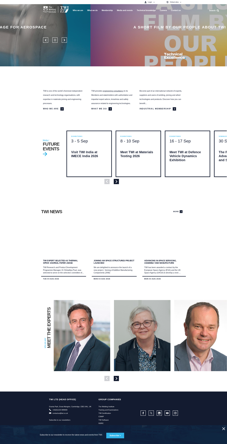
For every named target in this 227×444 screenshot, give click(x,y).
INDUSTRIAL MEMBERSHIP (156, 109)
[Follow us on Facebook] (143, 413)
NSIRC (101, 423)
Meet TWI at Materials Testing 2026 (136, 158)
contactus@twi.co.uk (60, 413)
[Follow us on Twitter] (151, 413)
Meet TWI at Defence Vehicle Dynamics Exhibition (185, 160)
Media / (46, 140)
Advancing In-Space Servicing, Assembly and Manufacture (160, 262)
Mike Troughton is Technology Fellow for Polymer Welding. (80, 371)
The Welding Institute (106, 407)
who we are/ (45, 343)
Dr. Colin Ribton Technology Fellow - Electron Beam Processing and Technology (201, 373)
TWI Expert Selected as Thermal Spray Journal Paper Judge (60, 262)
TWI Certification (104, 413)
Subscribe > (115, 435)
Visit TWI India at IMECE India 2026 (84, 158)
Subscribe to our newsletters (59, 420)
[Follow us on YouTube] (167, 413)
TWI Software (103, 420)
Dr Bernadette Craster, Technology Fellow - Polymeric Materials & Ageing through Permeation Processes (142, 371)
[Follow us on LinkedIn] (159, 413)
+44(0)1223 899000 (59, 410)
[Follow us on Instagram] (175, 413)
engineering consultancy (113, 91)
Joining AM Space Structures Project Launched (114, 262)
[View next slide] (116, 181)
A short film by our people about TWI (89, 27)
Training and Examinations (108, 410)
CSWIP (101, 416)
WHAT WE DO (99, 109)
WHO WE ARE (51, 109)
